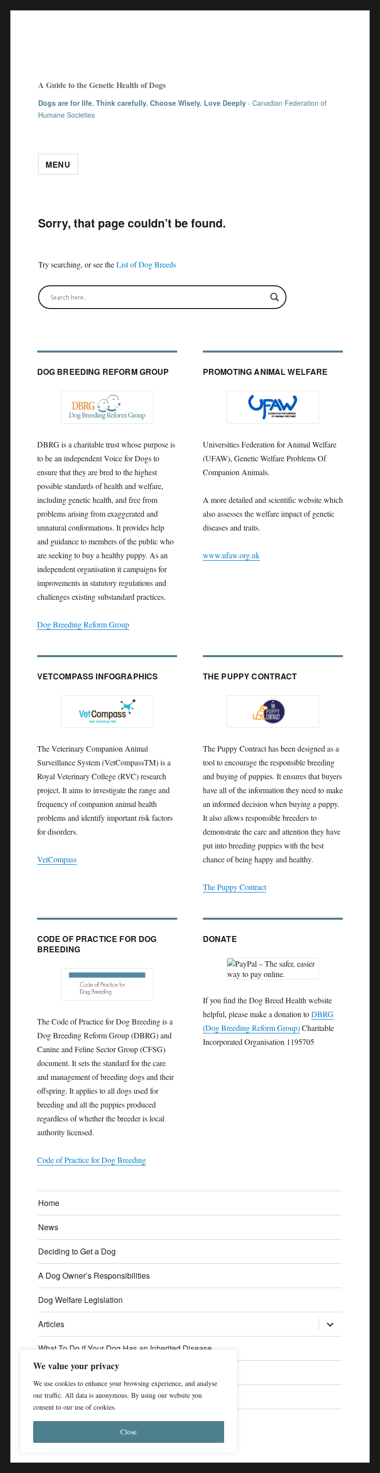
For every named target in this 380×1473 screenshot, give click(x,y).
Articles (51, 1324)
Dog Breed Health (112, 56)
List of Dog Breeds (146, 264)
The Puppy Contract (234, 887)
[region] (129, 1401)
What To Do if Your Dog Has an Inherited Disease (125, 1348)
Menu (58, 164)
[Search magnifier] (275, 297)
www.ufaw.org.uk (231, 555)
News (48, 1227)
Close (128, 1431)
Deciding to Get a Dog (77, 1251)
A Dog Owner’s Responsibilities (94, 1275)
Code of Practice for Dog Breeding (91, 1160)
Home (48, 1202)
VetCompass (57, 859)
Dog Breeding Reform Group (83, 624)
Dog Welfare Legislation (80, 1299)
